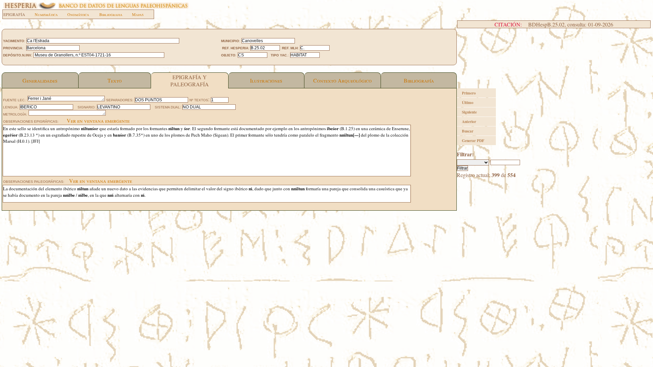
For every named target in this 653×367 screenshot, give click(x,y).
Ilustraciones (266, 80)
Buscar (467, 131)
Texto (114, 80)
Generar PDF (473, 140)
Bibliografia (110, 14)
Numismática (46, 14)
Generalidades (39, 80)
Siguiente (469, 112)
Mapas (138, 14)
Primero (469, 93)
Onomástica (78, 14)
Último (467, 102)
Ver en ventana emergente (98, 120)
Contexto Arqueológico (342, 80)
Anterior (469, 121)
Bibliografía (419, 80)
